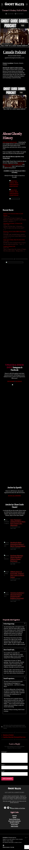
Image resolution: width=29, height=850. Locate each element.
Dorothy (11, 725)
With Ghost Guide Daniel (10, 142)
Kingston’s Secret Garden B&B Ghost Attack (14, 231)
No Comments (20, 13)
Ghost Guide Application (14, 821)
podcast (24, 726)
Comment (4, 752)
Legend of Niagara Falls (9, 246)
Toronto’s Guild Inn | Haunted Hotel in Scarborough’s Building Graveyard (17, 595)
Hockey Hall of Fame (17, 726)
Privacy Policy (14, 824)
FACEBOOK (19, 381)
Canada (8, 52)
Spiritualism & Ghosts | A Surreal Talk (12, 223)
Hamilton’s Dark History (15, 164)
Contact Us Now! (18, 842)
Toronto (5, 728)
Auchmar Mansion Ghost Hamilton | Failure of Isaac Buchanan (16, 558)
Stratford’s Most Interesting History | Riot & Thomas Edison (17, 544)
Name (3, 764)
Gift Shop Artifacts (14, 822)
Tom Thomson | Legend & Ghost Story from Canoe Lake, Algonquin (17, 522)
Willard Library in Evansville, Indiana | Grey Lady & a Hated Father (17, 574)
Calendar (14, 815)
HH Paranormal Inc (11, 837)
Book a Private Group (14, 819)
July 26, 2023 (10, 13)
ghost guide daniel (17, 725)
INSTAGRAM (10, 381)
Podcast (20, 52)
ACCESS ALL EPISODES (14, 495)
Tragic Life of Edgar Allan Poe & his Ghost (14, 239)
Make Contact (14, 826)
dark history (6, 725)
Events (14, 817)
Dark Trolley (8, 166)
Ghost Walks (9, 726)
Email (3, 771)
